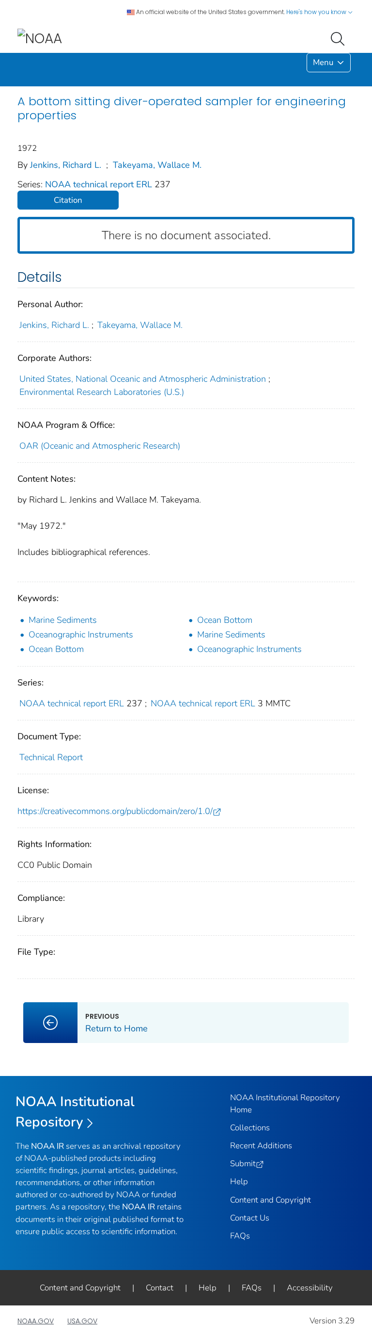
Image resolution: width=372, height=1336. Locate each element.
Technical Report (51, 757)
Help (239, 1181)
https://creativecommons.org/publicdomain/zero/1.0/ (115, 811)
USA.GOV (82, 1321)
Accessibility (310, 1287)
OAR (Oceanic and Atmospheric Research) (99, 446)
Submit (243, 1163)
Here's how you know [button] (317, 12)
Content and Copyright (270, 1200)
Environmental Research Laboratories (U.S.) (101, 392)
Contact (159, 1287)
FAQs (240, 1235)
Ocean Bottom (224, 620)
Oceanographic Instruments (81, 634)
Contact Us (249, 1217)
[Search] (340, 37)
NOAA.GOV (35, 1321)
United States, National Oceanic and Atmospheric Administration (142, 379)
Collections (250, 1127)
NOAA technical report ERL (100, 184)
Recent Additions (261, 1145)
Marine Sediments (63, 620)
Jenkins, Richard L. (65, 165)
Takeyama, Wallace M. (157, 165)
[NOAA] (39, 38)
